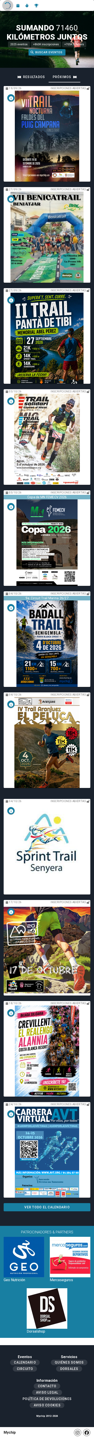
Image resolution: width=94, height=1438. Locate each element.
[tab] (31, 76)
